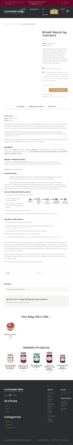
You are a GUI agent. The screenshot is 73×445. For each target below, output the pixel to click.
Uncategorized (10, 427)
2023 (7, 411)
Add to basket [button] (10, 326)
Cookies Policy (55, 440)
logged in (16, 302)
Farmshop (11, 228)
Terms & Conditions (43, 440)
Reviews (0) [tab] (52, 106)
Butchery (8, 421)
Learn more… (39, 4)
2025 (7, 405)
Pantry (10, 24)
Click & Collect (47, 78)
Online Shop (23, 11)
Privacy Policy (51, 416)
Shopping (8, 424)
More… (63, 9)
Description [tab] (21, 106)
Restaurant (34, 9)
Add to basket (59, 90)
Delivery (50, 396)
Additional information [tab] (36, 106)
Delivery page (53, 213)
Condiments (17, 24)
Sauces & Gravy (62, 96)
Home (6, 24)
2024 (7, 408)
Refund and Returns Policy (51, 406)
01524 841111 (59, 164)
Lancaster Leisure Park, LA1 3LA (64, 403)
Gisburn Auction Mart (22, 228)
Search (54, 12)
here (49, 68)
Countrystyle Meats (13, 11)
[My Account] (63, 12)
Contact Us (51, 393)
